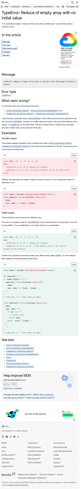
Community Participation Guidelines (31, 478)
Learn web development (62, 451)
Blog (3, 451)
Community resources (36, 451)
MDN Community (34, 447)
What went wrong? (10, 49)
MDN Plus (5, 462)
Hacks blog (57, 466)
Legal (59, 474)
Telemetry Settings (46, 474)
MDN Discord (33, 459)
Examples (6, 52)
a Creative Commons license (17, 485)
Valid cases (8, 212)
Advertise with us (8, 459)
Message (6, 42)
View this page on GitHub (13, 398)
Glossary (56, 462)
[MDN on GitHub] (3, 436)
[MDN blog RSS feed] (18, 436)
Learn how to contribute (12, 388)
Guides (56, 455)
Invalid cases (9, 138)
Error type (6, 45)
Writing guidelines (34, 455)
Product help (6, 466)
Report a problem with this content (39, 398)
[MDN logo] (6, 426)
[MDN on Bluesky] (6, 436)
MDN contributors (46, 395)
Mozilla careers (7, 455)
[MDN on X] (10, 436)
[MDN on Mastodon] (14, 436)
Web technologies (60, 447)
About (4, 447)
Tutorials (56, 459)
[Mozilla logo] (8, 474)
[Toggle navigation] (77, 2)
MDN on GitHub (34, 462)
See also (6, 55)
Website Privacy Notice (27, 474)
